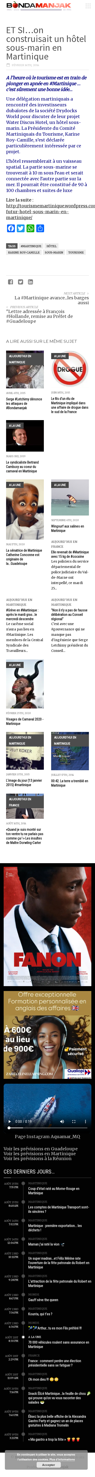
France (34, 1355)
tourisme (76, 252)
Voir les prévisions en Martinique (40, 1153)
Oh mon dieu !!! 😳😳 (43, 1379)
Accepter (48, 1465)
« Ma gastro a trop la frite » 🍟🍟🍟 (54, 1439)
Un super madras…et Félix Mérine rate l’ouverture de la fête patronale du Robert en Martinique (58, 1262)
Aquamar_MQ (65, 1136)
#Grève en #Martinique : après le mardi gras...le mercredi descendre (22, 614)
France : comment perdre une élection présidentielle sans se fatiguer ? (54, 1363)
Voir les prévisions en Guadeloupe (41, 1149)
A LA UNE (60, 356)
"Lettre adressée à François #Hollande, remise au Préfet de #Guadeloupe (39, 316)
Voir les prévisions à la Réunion (38, 1158)
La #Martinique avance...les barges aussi (52, 300)
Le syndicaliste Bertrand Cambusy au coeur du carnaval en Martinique (22, 466)
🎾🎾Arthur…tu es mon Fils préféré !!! (55, 1328)
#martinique (31, 246)
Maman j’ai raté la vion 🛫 (46, 1244)
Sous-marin (54, 252)
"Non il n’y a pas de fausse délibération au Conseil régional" (69, 614)
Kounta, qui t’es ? (40, 1314)
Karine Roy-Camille (24, 252)
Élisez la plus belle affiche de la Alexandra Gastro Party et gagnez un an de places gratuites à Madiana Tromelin (57, 1420)
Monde (33, 1294)
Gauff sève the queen (43, 1300)
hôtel (52, 246)
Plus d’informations (62, 1459)
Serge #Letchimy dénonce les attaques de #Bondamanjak (24, 403)
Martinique (37, 1183)
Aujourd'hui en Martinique (20, 359)
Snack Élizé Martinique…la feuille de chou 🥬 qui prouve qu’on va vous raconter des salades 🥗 (59, 1398)
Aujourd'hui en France (20, 802)
